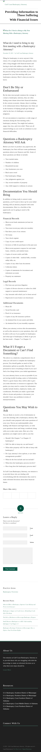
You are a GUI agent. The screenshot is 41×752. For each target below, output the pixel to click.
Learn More (7, 670)
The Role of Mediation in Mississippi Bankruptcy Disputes (19, 617)
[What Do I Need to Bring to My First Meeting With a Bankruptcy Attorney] (17, 34)
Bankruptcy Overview (10, 592)
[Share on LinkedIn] (24, 495)
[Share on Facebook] (7, 495)
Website (32, 542)
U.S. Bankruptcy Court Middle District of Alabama (20, 703)
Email (31, 536)
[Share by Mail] (32, 495)
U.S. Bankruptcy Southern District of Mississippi (19, 693)
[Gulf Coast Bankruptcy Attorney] (17, 4)
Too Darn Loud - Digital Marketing (22, 749)
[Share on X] (15, 495)
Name (31, 529)
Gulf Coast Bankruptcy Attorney (24, 53)
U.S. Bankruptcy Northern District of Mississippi (19, 695)
